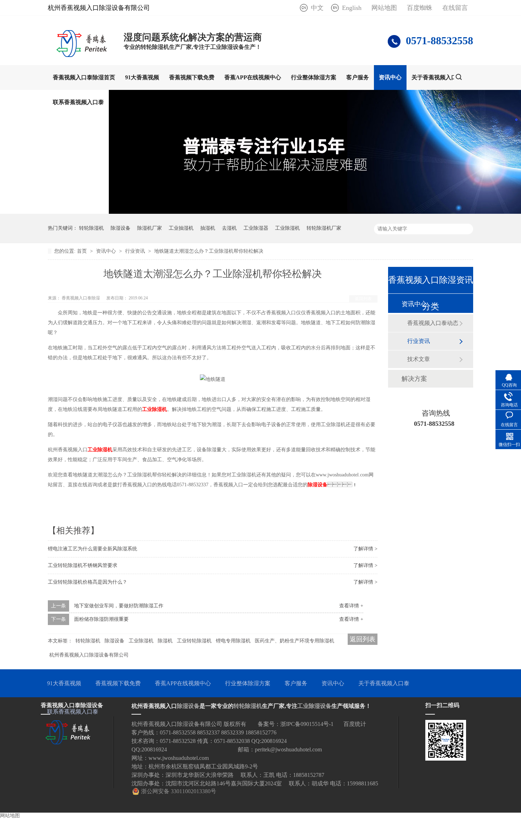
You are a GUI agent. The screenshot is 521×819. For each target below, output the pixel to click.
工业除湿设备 (314, 706)
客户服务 (357, 77)
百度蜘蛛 (419, 7)
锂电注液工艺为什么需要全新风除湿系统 (92, 548)
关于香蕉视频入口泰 (437, 77)
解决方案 (414, 378)
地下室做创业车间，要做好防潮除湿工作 (118, 605)
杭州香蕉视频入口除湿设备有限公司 (89, 655)
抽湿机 (207, 228)
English (352, 7)
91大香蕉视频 (142, 77)
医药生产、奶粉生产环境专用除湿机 (294, 640)
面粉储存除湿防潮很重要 (101, 619)
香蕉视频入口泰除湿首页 (84, 77)
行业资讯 (135, 251)
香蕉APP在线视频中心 (252, 77)
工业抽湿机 (181, 228)
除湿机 (165, 640)
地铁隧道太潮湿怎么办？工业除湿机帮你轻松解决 (208, 251)
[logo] (82, 54)
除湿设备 (120, 228)
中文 (317, 7)
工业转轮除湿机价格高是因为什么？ (87, 582)
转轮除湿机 (91, 228)
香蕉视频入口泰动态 (432, 323)
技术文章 (418, 359)
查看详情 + (351, 605)
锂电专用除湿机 (233, 640)
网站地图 (384, 7)
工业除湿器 (255, 228)
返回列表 (363, 298)
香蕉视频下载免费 (191, 77)
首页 (82, 251)
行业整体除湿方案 (313, 77)
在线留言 (455, 7)
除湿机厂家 (149, 228)
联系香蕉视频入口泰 (78, 102)
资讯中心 (390, 77)
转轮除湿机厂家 (324, 228)
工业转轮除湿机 (194, 640)
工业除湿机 (287, 228)
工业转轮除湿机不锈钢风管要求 (82, 565)
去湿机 (229, 228)
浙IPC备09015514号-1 (307, 724)
